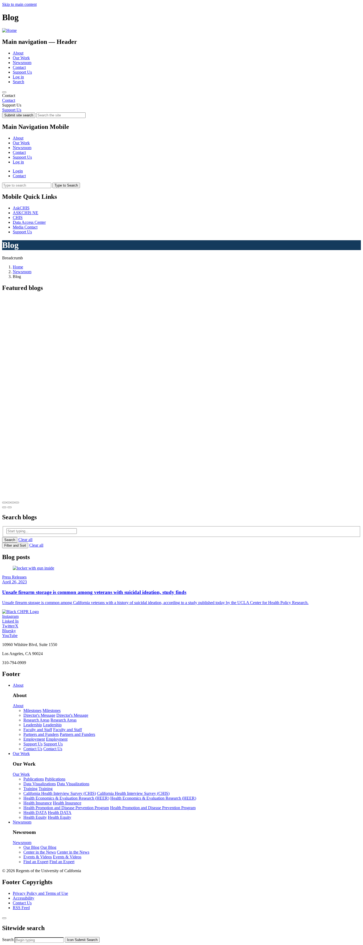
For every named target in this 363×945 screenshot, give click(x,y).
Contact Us (32, 748)
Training (30, 788)
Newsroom (22, 62)
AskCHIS (21, 208)
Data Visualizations (39, 784)
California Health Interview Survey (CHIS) (59, 793)
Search (18, 81)
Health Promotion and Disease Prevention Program (66, 807)
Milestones (32, 710)
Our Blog (31, 847)
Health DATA (35, 812)
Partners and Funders (41, 734)
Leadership (32, 725)
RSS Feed (21, 907)
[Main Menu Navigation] (4, 92)
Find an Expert (35, 861)
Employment (34, 739)
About (18, 53)
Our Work (21, 58)
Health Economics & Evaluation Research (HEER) (66, 798)
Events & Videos (37, 857)
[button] (4, 502)
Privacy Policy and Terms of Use (40, 893)
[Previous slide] (4, 507)
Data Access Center (29, 222)
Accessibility (23, 898)
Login (18, 171)
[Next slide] (9, 507)
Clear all (25, 539)
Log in (18, 77)
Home (18, 267)
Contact (19, 67)
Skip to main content (19, 4)
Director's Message (39, 715)
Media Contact (25, 227)
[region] (181, 98)
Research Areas (36, 720)
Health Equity (35, 817)
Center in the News (39, 852)
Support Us (22, 72)
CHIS (18, 217)
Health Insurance (37, 803)
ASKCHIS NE (25, 212)
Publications (33, 779)
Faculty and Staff (37, 729)
